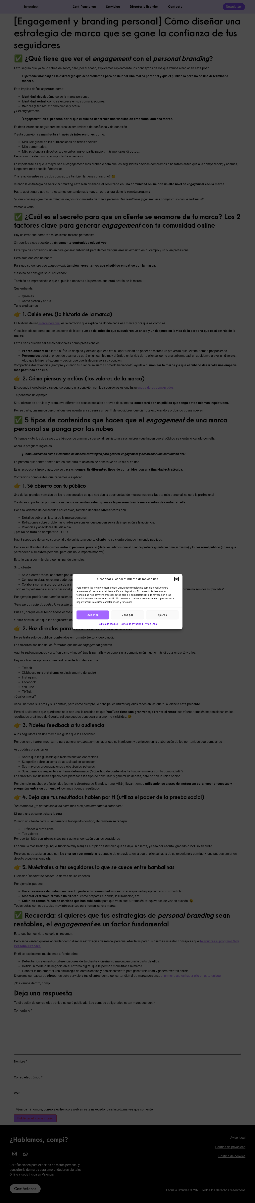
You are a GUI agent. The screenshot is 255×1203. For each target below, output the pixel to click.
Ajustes (162, 615)
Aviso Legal (151, 624)
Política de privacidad (131, 624)
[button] (176, 579)
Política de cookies (108, 624)
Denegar (127, 615)
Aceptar (92, 615)
